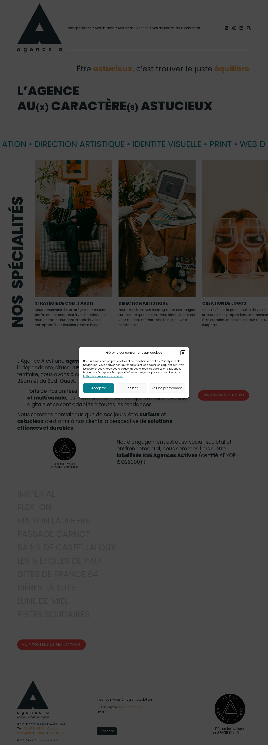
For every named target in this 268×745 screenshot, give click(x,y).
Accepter (98, 388)
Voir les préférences (167, 388)
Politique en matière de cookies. (103, 376)
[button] (183, 353)
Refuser (132, 388)
